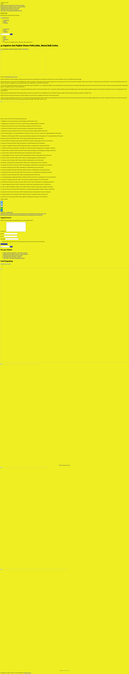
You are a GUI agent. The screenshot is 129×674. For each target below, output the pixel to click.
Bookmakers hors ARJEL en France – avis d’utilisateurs (13, 6)
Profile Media (6, 20)
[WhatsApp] (64, 208)
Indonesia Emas (4, 13)
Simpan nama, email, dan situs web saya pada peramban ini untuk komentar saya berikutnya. (23, 241)
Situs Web (3, 239)
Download (5, 23)
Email (2, 236)
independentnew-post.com (11, 76)
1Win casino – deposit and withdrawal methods (11, 10)
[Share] (64, 210)
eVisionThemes (27, 672)
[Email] (64, 206)
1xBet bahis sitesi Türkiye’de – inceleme (10, 9)
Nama (2, 233)
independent (25, 49)
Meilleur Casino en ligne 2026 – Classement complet (12, 5)
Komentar (3, 231)
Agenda (5, 21)
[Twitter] (64, 204)
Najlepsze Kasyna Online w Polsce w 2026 (10, 8)
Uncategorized (9, 212)
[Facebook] (64, 202)
